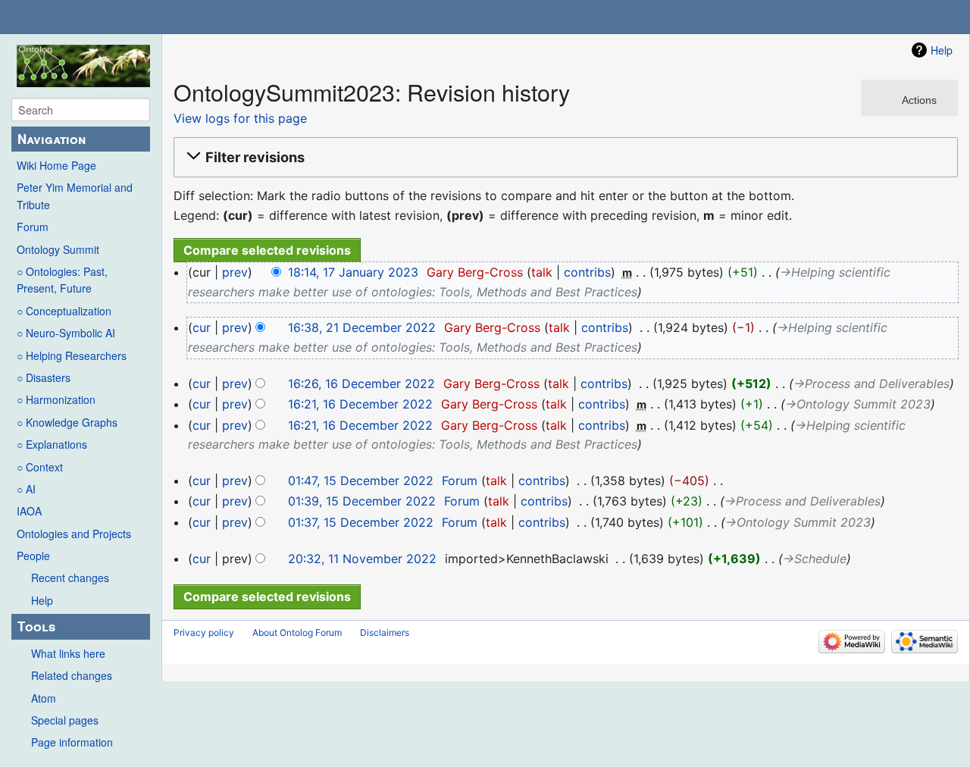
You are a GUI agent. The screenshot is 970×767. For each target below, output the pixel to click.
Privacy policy (204, 632)
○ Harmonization (56, 399)
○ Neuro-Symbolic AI (66, 332)
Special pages (65, 720)
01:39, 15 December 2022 (362, 501)
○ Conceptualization (64, 310)
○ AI (26, 488)
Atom (43, 698)
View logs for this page (240, 118)
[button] (563, 157)
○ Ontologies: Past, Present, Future (62, 280)
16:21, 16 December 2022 (360, 404)
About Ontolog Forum (297, 632)
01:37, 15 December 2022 (360, 522)
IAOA (29, 510)
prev (235, 272)
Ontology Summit (58, 249)
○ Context (40, 466)
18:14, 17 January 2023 (353, 272)
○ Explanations (52, 444)
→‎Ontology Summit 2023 (858, 404)
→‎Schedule (814, 558)
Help (42, 600)
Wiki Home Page (56, 165)
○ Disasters (43, 377)
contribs (587, 272)
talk (541, 272)
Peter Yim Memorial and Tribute (75, 195)
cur (201, 327)
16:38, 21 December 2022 (362, 327)
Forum (32, 226)
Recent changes (70, 577)
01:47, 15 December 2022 (360, 480)
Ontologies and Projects (74, 533)
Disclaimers (384, 632)
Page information (72, 742)
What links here (68, 653)
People (33, 555)
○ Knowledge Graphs (67, 422)
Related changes (71, 675)
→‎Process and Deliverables (871, 383)
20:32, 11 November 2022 (362, 558)
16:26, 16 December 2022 (361, 383)
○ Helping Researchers (72, 355)
